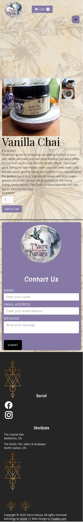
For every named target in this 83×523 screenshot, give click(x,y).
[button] (42, 9)
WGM (23, 518)
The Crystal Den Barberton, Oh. (14, 436)
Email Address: (17, 304)
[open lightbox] (72, 83)
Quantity (8, 193)
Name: (9, 290)
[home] (16, 9)
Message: (12, 318)
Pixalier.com (58, 518)
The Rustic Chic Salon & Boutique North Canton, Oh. (25, 446)
